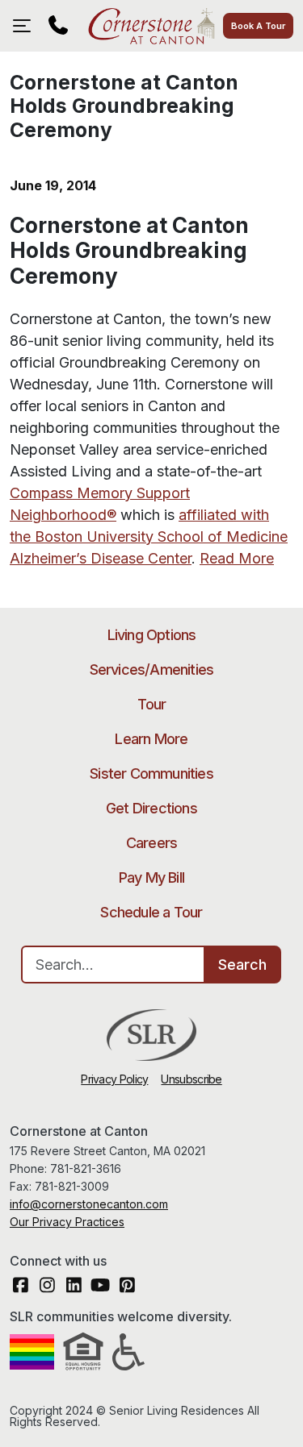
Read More (237, 558)
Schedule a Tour (151, 912)
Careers (151, 842)
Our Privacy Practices (67, 1222)
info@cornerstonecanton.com (89, 1204)
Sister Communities (151, 773)
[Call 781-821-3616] (58, 25)
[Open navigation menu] (26, 25)
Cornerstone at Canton (151, 26)
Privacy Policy (114, 1079)
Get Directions (151, 808)
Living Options (151, 634)
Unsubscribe (191, 1079)
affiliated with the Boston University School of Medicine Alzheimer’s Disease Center (149, 536)
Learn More (151, 738)
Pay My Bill (151, 877)
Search (242, 964)
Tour (151, 704)
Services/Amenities (152, 669)
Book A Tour (258, 25)
